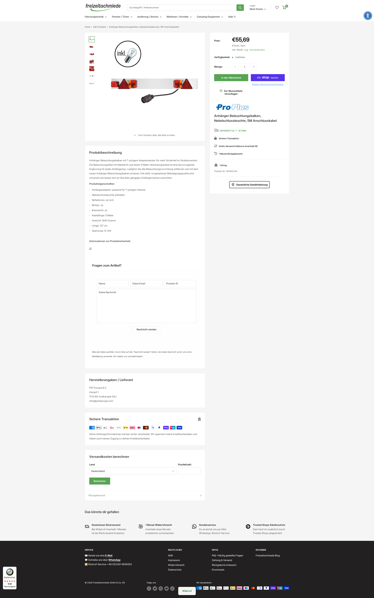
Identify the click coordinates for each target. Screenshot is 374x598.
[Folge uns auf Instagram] (161, 588)
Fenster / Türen (120, 16)
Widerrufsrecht (176, 564)
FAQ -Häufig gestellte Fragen (227, 555)
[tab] (145, 264)
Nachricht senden (146, 329)
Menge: (218, 66)
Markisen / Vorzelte (177, 16)
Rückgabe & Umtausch (224, 564)
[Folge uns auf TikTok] (172, 588)
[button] (367, 15)
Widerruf (187, 591)
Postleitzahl (184, 464)
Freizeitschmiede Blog (268, 555)
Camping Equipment (208, 16)
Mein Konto (257, 9)
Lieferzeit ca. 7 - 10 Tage (232, 131)
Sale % (232, 16)
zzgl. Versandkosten (254, 49)
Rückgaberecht (97, 495)
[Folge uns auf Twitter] (155, 588)
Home (87, 27)
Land (92, 464)
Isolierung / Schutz (147, 16)
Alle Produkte (99, 27)
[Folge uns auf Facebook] (149, 588)
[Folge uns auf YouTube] (166, 588)
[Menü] (15, 568)
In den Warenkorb (231, 77)
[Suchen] (240, 7)
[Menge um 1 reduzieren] (235, 67)
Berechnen (100, 481)
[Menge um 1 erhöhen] (254, 67)
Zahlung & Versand (222, 560)
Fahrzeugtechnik (94, 16)
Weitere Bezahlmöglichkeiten (268, 84)
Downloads (218, 569)
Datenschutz (175, 569)
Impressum (174, 560)
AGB (170, 555)
